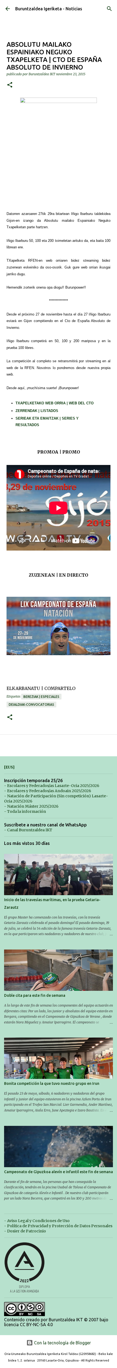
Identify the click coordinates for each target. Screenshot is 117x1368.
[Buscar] (109, 8)
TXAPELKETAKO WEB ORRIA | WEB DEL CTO (55, 403)
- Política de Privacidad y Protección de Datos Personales (58, 1225)
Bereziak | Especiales (41, 696)
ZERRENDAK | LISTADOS (37, 411)
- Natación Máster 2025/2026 (31, 806)
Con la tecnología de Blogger (62, 1342)
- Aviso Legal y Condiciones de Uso (37, 1220)
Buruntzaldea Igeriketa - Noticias (48, 8)
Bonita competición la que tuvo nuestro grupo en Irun (51, 1083)
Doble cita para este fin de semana (34, 995)
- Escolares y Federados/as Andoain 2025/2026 (47, 790)
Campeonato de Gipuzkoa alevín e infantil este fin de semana (58, 1172)
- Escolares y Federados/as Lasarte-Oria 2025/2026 (51, 785)
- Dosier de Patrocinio (25, 1231)
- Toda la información (25, 811)
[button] (10, 85)
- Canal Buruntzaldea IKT (28, 829)
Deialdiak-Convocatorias (31, 704)
